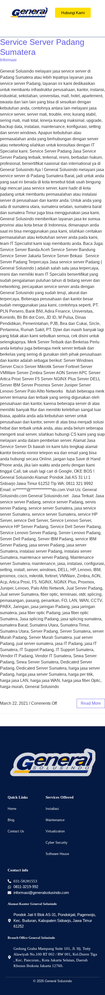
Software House (57, 854)
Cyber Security (57, 842)
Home (12, 809)
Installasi (52, 809)
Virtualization (55, 831)
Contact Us (16, 831)
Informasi (8, 60)
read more (91, 703)
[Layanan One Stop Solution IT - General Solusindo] (29, 12)
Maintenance (55, 820)
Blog (11, 820)
